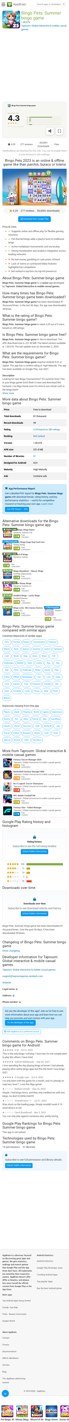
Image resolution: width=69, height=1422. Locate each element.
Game (47, 670)
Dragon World (8, 1321)
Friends (47, 684)
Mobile (20, 663)
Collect (16, 733)
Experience (57, 712)
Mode (16, 656)
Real (46, 691)
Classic (7, 726)
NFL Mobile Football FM (24, 795)
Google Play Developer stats (50, 1268)
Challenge (26, 670)
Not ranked (39, 436)
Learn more (47, 503)
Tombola (17, 691)
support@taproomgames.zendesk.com (22, 976)
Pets (7, 642)
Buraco (26, 642)
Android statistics (45, 1261)
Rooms (7, 719)
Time (6, 684)
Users (35, 656)
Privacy (5, 1345)
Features (36, 684)
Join (58, 726)
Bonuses (27, 733)
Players (7, 712)
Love (7, 656)
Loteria (47, 649)
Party (16, 670)
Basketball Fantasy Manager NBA (28, 771)
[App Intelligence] (5, 1393)
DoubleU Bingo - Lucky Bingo (26, 595)
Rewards (48, 726)
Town (29, 663)
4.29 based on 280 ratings (46, 429)
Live (48, 677)
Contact (6, 1338)
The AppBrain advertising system (13, 1380)
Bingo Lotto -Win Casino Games (28, 608)
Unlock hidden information (34, 851)
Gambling (55, 719)
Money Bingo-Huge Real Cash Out (29, 542)
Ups (58, 663)
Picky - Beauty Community (14, 1314)
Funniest (52, 642)
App (44, 719)
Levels (39, 663)
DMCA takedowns (10, 1358)
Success (27, 726)
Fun (39, 677)
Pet (16, 719)
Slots (55, 733)
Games (16, 684)
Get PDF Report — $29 (17, 509)
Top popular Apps (45, 1281)
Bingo (37, 670)
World (36, 712)
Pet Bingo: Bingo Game (24, 530)
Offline (16, 677)
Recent (17, 740)
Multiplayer (27, 677)
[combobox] (48, 4)
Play (57, 670)
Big (48, 663)
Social (7, 733)
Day (6, 670)
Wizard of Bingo (20, 554)
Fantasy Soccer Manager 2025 (27, 760)
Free (26, 684)
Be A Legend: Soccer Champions (28, 783)
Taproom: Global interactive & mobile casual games (34, 753)
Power (55, 691)
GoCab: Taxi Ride (10, 1307)
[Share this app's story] (50, 131)
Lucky (27, 691)
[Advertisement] (34, 66)
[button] (34, 989)
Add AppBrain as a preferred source (22, 1031)
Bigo (26, 656)
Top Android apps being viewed (16, 1301)
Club (37, 726)
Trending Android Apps (47, 1275)
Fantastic (58, 649)
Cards (17, 712)
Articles (6, 1365)
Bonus (37, 733)
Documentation (9, 1351)
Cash (6, 691)
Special (7, 740)
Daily (26, 719)
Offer (26, 740)
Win (57, 684)
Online (7, 677)
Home (17, 726)
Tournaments (39, 642)
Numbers (37, 740)
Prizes (37, 691)
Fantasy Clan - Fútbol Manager (27, 807)
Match (7, 649)
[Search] (63, 4)
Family (35, 719)
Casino (46, 712)
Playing (26, 712)
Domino (25, 649)
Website (6, 982)
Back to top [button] (62, 1395)
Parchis (16, 642)
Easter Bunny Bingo (22, 583)
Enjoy (58, 677)
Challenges (9, 663)
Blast (44, 656)
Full (53, 656)
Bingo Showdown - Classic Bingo (28, 571)
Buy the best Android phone (49, 1288)
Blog (4, 1372)
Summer (37, 649)
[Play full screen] (59, 131)
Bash (16, 649)
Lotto (46, 733)
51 (34, 456)
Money (7, 698)
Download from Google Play (35, 219)
